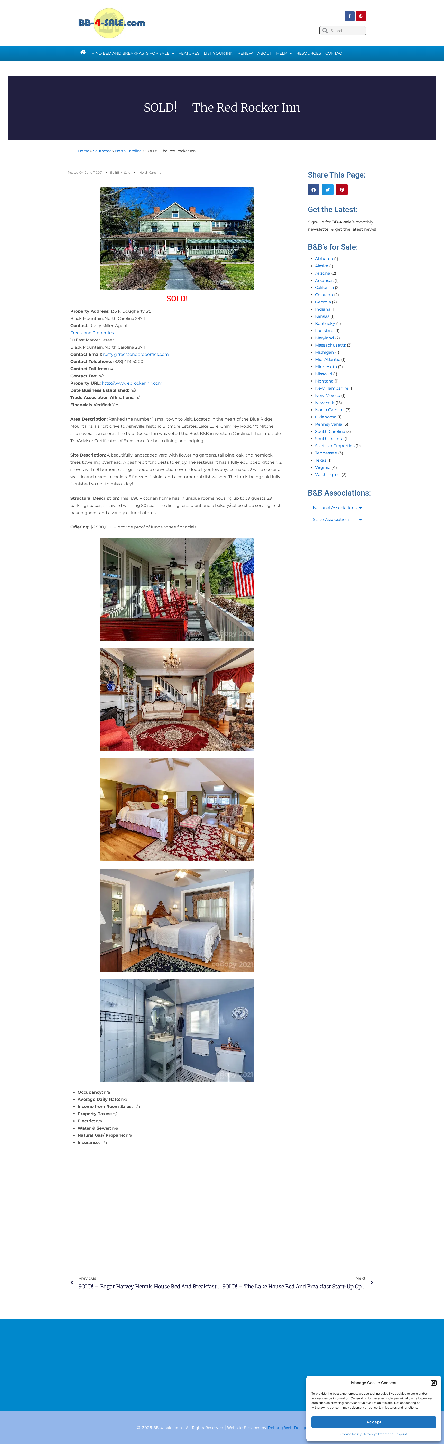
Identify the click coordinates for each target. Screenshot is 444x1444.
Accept (374, 1422)
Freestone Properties (92, 332)
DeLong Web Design (287, 1427)
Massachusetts (330, 345)
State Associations (331, 519)
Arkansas (324, 280)
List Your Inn (218, 53)
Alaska (321, 266)
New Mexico (327, 395)
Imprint (401, 1434)
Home (83, 151)
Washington (327, 474)
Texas (320, 460)
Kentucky (325, 323)
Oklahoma (325, 417)
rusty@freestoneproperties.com (136, 354)
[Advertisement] (222, 1365)
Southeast (102, 151)
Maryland (324, 338)
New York (325, 402)
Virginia (322, 467)
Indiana (322, 309)
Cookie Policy (351, 1434)
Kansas (322, 316)
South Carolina (330, 431)
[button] (433, 1382)
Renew (245, 53)
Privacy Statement (378, 1434)
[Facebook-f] (350, 16)
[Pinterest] (361, 16)
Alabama (324, 258)
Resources (308, 53)
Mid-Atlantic (327, 359)
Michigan (324, 352)
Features (189, 53)
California (324, 287)
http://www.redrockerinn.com (132, 383)
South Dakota (329, 438)
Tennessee (326, 453)
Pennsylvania (328, 424)
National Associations (335, 507)
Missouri (323, 373)
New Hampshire (331, 388)
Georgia (323, 302)
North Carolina (128, 151)
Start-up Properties (335, 445)
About (264, 53)
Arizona (322, 273)
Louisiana (324, 330)
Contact (334, 53)
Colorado (324, 294)
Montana (324, 381)
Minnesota (326, 366)
